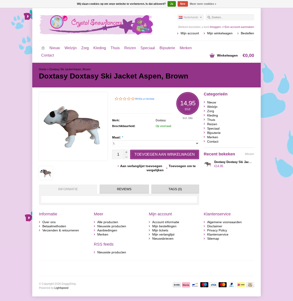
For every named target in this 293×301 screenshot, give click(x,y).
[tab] (67, 189)
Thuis (115, 48)
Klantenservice (217, 234)
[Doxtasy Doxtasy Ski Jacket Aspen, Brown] (46, 179)
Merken (186, 48)
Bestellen (247, 33)
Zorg (85, 48)
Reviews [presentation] (124, 189)
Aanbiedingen (107, 230)
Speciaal (148, 48)
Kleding (99, 48)
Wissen (249, 154)
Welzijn (71, 48)
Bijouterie (167, 48)
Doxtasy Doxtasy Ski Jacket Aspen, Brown (244, 162)
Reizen (130, 48)
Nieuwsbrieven (163, 238)
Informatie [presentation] (68, 189)
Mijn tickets (160, 230)
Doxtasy (161, 120)
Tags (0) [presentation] (175, 189)
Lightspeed (61, 288)
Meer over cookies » (203, 3)
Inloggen (215, 27)
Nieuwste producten (111, 226)
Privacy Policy (217, 230)
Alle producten (107, 222)
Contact (47, 55)
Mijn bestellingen (164, 226)
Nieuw (54, 48)
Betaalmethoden (54, 226)
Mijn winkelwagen (220, 33)
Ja (171, 3)
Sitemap (213, 238)
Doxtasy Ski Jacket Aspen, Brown (70, 69)
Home (43, 48)
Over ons (49, 222)
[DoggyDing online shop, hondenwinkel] (92, 24)
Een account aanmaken (239, 27)
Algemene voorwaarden (224, 222)
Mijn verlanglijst (163, 234)
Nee (182, 3)
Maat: (117, 137)
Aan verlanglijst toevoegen (141, 166)
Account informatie (165, 222)
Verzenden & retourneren (60, 230)
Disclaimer (214, 226)
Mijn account (190, 33)
